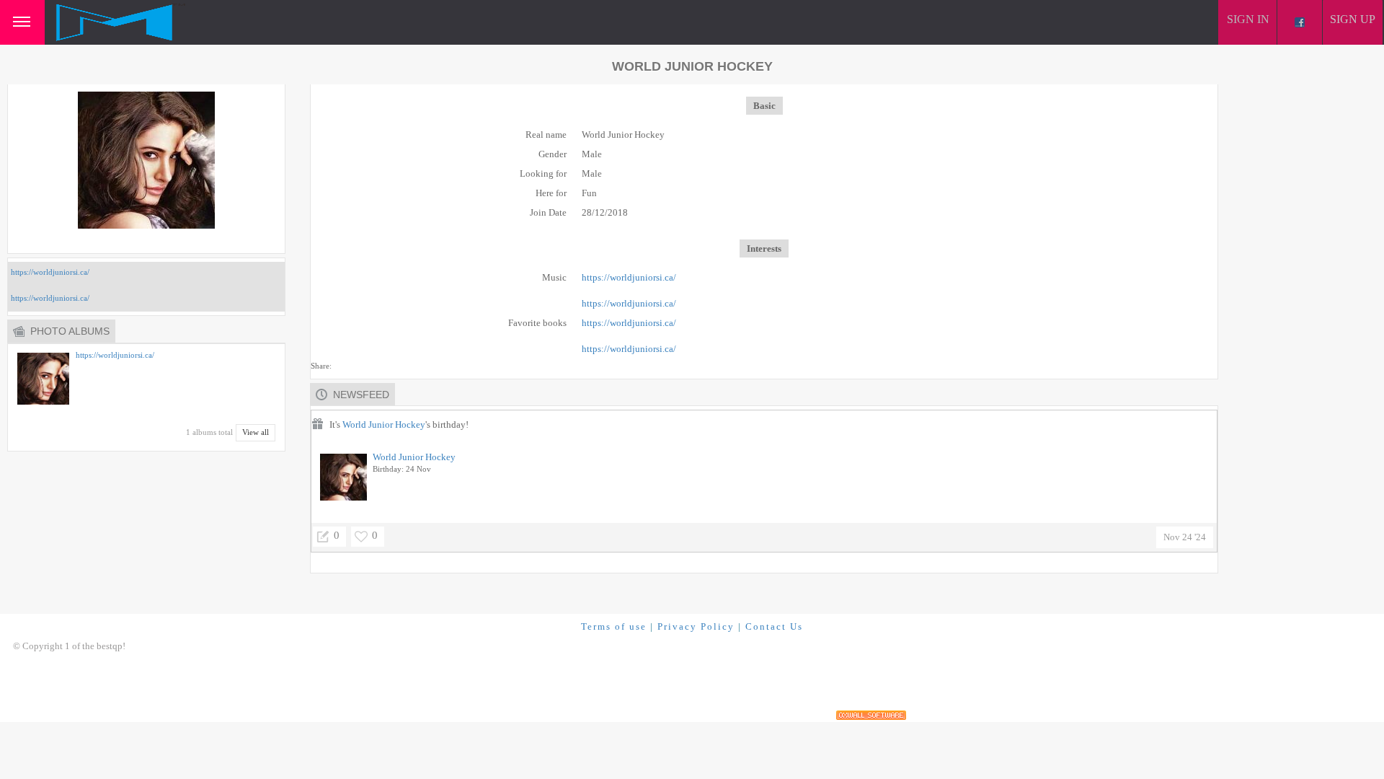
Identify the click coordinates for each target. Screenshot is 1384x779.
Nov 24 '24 (1184, 537)
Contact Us (774, 626)
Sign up (1352, 19)
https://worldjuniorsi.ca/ (50, 272)
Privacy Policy (696, 626)
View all (255, 432)
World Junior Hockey (383, 424)
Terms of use (614, 626)
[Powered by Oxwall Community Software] (871, 715)
